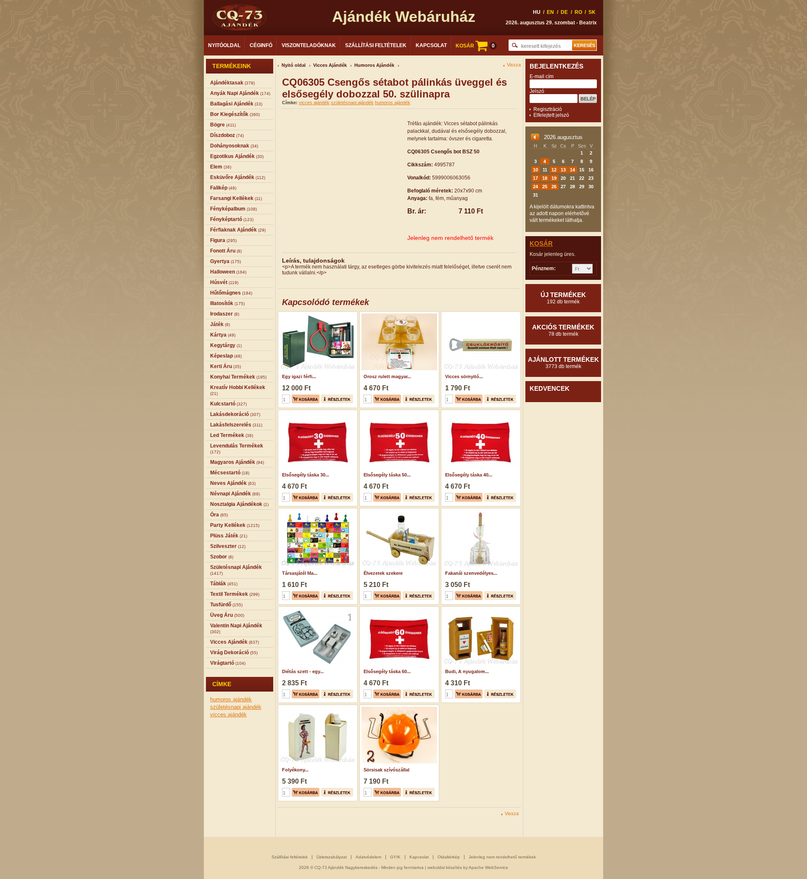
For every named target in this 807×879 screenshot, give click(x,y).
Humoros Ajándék (374, 65)
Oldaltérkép (449, 857)
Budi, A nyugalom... (467, 671)
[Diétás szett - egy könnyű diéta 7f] (317, 609)
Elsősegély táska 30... (305, 474)
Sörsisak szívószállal (386, 769)
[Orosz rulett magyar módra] (398, 314)
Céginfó (261, 45)
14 (572, 169)
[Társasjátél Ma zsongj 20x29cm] (317, 511)
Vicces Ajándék (330, 65)
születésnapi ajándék (235, 707)
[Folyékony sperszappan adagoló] (317, 708)
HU (537, 12)
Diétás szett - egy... (303, 671)
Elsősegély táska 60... (387, 671)
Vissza (514, 65)
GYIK (395, 857)
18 (544, 178)
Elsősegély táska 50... (387, 474)
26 (553, 186)
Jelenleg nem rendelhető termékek (502, 857)
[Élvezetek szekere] (398, 511)
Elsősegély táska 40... (468, 474)
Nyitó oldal (294, 65)
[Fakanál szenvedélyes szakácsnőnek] (480, 511)
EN (550, 12)
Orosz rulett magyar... (387, 376)
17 (535, 178)
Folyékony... (295, 769)
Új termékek (563, 298)
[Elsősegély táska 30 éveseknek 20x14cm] (317, 413)
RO (578, 12)
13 (563, 169)
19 (553, 178)
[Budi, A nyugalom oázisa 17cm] (480, 609)
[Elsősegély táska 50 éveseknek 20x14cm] (398, 413)
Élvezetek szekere (383, 573)
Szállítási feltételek (375, 45)
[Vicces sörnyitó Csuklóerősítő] (480, 314)
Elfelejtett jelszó (551, 115)
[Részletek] (337, 399)
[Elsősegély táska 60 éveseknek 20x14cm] (398, 609)
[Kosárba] (305, 399)
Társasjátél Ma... (299, 573)
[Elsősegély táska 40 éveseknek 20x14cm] (480, 413)
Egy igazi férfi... (299, 376)
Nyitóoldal (224, 45)
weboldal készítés (444, 867)
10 (535, 169)
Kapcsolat (431, 45)
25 (544, 186)
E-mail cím (542, 76)
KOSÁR (475, 46)
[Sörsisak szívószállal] (398, 708)
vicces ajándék (228, 714)
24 (535, 186)
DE (564, 12)
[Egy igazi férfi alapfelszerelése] (317, 314)
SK (592, 12)
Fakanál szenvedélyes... (471, 573)
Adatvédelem (368, 857)
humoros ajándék (231, 699)
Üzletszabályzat (331, 857)
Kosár (541, 243)
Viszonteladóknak (309, 45)
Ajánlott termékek (563, 362)
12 (553, 169)
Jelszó (537, 91)
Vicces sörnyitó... (464, 376)
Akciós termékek (563, 330)
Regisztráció (547, 109)
